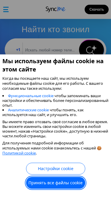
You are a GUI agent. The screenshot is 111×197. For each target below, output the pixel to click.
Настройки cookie (55, 168)
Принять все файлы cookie (55, 182)
